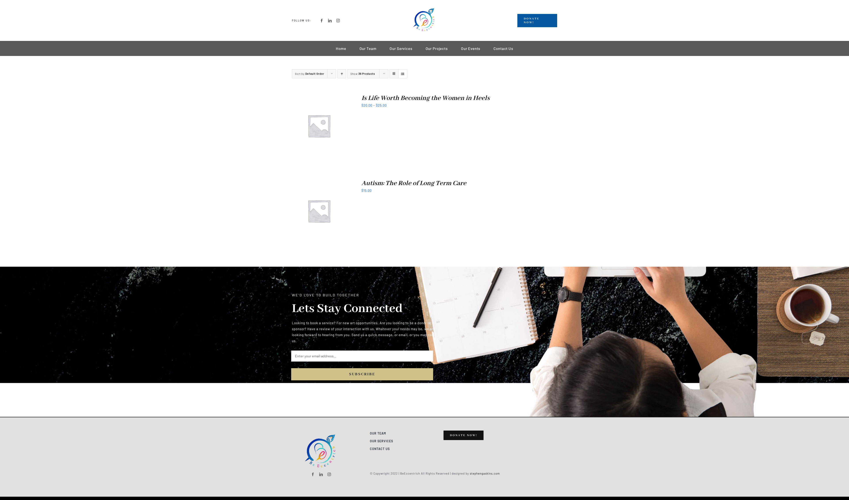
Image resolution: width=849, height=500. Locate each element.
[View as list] (402, 73)
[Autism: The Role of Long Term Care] (318, 182)
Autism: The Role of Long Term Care (413, 183)
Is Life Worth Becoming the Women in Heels (425, 98)
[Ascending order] (341, 73)
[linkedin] (330, 20)
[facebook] (322, 20)
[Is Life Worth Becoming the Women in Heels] (318, 97)
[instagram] (338, 20)
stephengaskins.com (485, 473)
